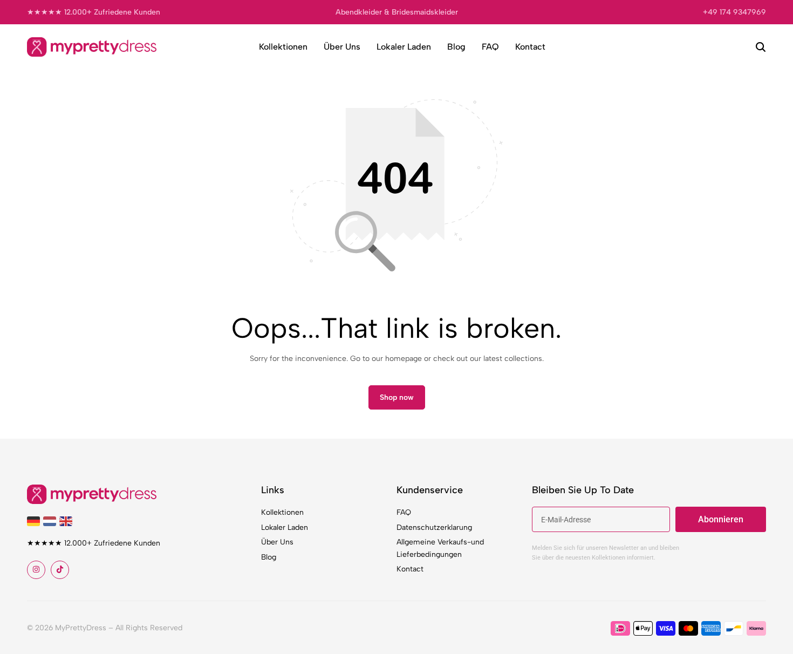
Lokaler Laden (404, 47)
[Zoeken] (760, 47)
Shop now (397, 397)
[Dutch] (51, 520)
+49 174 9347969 (734, 12)
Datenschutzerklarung (434, 527)
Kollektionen (283, 47)
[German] (35, 520)
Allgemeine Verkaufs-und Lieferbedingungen (440, 547)
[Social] (36, 570)
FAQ (490, 47)
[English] (67, 520)
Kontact (530, 47)
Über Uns (342, 47)
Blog (456, 47)
